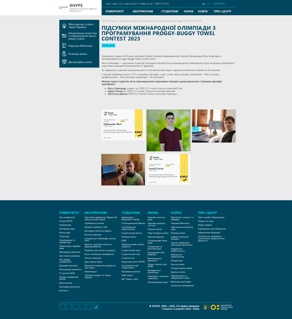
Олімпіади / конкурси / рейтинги (158, 277)
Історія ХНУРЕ (66, 221)
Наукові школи (155, 229)
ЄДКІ (124, 240)
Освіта (203, 11)
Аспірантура (177, 260)
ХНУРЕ (105, 20)
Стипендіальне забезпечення (129, 228)
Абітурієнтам (143, 11)
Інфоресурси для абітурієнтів (212, 228)
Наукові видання (156, 236)
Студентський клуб (131, 254)
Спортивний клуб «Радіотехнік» (130, 266)
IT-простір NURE (67, 273)
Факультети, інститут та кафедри (182, 218)
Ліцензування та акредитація (67, 241)
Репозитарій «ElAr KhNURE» (156, 253)
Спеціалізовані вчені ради (157, 241)
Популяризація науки (158, 282)
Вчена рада (64, 232)
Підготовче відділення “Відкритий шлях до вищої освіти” (101, 218)
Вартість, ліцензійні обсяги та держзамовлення (98, 245)
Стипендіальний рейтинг (133, 223)
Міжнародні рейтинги (69, 251)
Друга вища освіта (93, 261)
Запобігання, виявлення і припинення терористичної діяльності (211, 238)
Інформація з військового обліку (130, 218)
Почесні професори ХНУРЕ (68, 277)
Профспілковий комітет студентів (133, 245)
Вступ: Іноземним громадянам (99, 254)
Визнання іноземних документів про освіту (100, 266)
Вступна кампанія (93, 234)
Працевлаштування (131, 271)
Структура (64, 236)
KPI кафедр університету (65, 260)
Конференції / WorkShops (154, 271)
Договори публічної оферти (98, 230)
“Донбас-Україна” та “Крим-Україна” (98, 276)
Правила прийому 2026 (96, 227)
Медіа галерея (205, 224)
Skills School (127, 275)
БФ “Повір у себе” (130, 279)
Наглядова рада (67, 228)
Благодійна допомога (69, 286)
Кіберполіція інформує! (209, 232)
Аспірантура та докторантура (155, 247)
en (208, 3)
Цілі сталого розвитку (69, 255)
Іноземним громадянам (182, 285)
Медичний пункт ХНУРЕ (133, 261)
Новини (113, 20)
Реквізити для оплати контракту (100, 250)
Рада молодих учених (158, 232)
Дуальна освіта (178, 271)
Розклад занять (129, 236)
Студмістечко (128, 257)
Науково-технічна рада (156, 218)
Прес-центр (222, 11)
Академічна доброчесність (178, 249)
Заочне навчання (93, 257)
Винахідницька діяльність (155, 259)
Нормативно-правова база (69, 247)
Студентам (169, 11)
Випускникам (65, 282)
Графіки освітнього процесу (180, 237)
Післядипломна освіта (181, 268)
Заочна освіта (177, 264)
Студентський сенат (131, 250)
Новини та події (205, 221)
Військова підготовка (181, 281)
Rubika (196, 308)
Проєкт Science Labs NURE (157, 265)
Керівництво (65, 224)
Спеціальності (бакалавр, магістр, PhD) (100, 239)
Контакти (219, 4)
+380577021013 (162, 3)
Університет (115, 11)
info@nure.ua (145, 3)
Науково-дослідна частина (156, 224)
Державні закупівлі (68, 265)
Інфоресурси (91, 271)
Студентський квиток (132, 232)
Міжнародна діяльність (70, 269)
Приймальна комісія (94, 223)
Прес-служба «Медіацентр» (211, 217)
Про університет (67, 217)
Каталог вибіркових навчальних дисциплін (181, 243)
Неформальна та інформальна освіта (180, 276)
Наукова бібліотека (180, 223)
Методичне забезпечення (177, 255)
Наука (188, 11)
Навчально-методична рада (182, 228)
